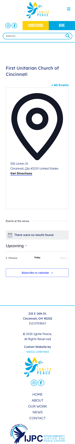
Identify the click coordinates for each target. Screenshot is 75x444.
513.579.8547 (37, 323)
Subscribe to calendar (35, 272)
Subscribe (35, 25)
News (38, 412)
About (38, 400)
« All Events (60, 85)
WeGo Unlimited (37, 351)
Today (37, 257)
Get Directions (21, 173)
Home (37, 394)
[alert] (37, 235)
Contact (37, 418)
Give (62, 25)
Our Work (37, 406)
